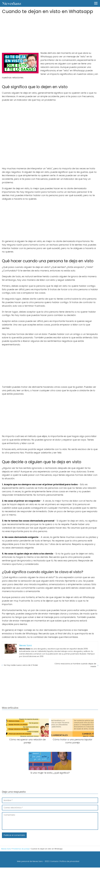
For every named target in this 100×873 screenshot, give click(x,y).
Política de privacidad (69, 861)
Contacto (54, 861)
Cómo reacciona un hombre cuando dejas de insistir (75, 665)
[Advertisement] (50, 32)
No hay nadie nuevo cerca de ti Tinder (21, 665)
